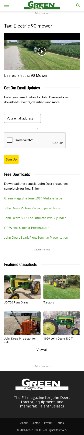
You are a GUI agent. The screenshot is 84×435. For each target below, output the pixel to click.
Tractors (48, 302)
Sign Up (11, 159)
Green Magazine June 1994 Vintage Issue (33, 198)
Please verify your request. (21, 129)
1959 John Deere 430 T (58, 338)
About (24, 423)
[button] (6, 5)
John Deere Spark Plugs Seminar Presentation (36, 237)
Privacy (48, 423)
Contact (35, 423)
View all (42, 349)
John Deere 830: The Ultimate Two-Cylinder (35, 218)
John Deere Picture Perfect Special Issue (32, 208)
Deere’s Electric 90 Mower (26, 75)
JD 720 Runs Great (16, 302)
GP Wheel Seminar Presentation (26, 227)
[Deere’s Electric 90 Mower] (42, 51)
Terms (60, 423)
